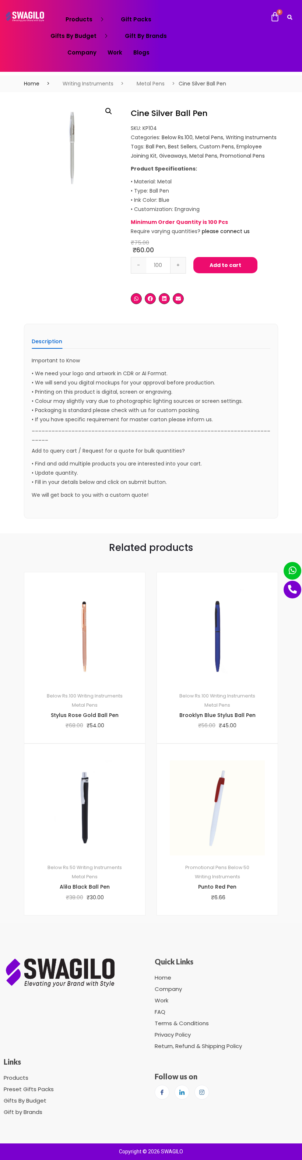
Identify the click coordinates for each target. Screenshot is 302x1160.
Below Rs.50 (62, 867)
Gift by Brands (23, 1112)
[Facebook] (162, 1092)
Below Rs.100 (177, 137)
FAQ (160, 1012)
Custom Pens (216, 146)
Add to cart (225, 265)
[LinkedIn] (182, 1092)
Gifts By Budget (73, 36)
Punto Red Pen (217, 886)
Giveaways (173, 155)
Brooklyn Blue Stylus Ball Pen (217, 715)
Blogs (141, 52)
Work (115, 52)
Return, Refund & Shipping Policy (198, 1046)
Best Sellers (182, 146)
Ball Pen (155, 146)
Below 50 (238, 867)
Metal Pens (151, 83)
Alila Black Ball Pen (85, 886)
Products (79, 19)
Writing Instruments (88, 83)
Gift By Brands (146, 36)
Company (81, 52)
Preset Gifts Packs (29, 1089)
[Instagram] (201, 1092)
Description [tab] (47, 342)
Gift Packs (136, 19)
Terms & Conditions (182, 1023)
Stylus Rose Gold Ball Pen (85, 715)
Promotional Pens (242, 155)
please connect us (226, 231)
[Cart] (275, 17)
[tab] (47, 344)
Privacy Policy (173, 1034)
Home (31, 83)
